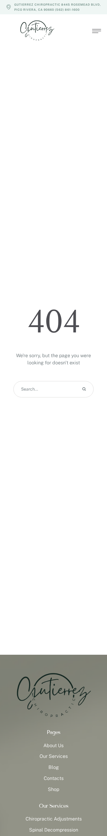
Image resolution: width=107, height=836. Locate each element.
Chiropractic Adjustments (54, 819)
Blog (53, 767)
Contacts (54, 778)
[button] (90, 810)
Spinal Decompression (53, 830)
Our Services (54, 756)
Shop (53, 789)
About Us (53, 745)
